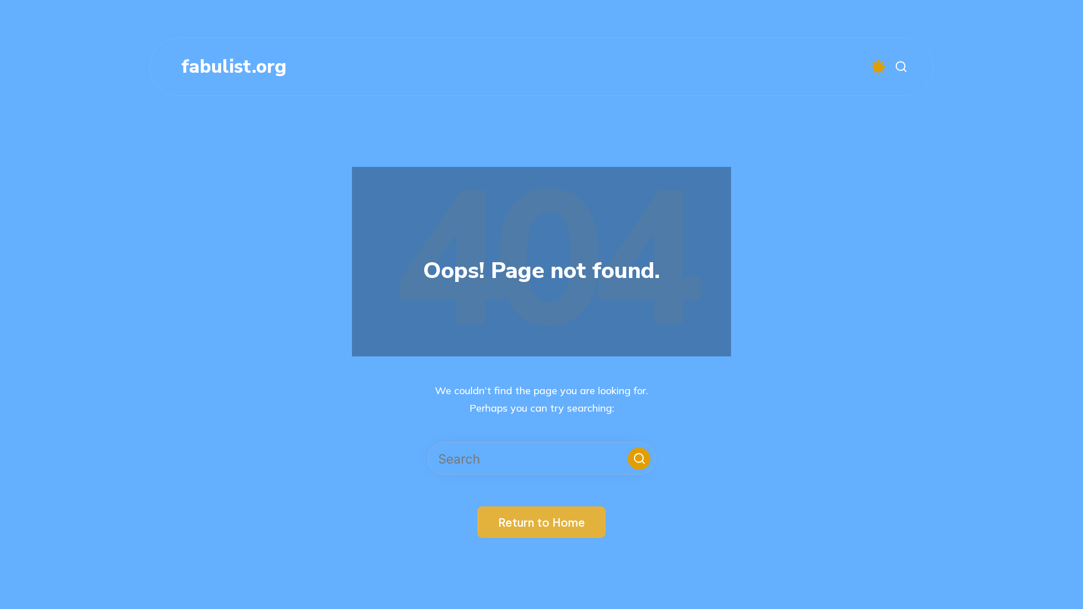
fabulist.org (234, 67)
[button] (639, 459)
